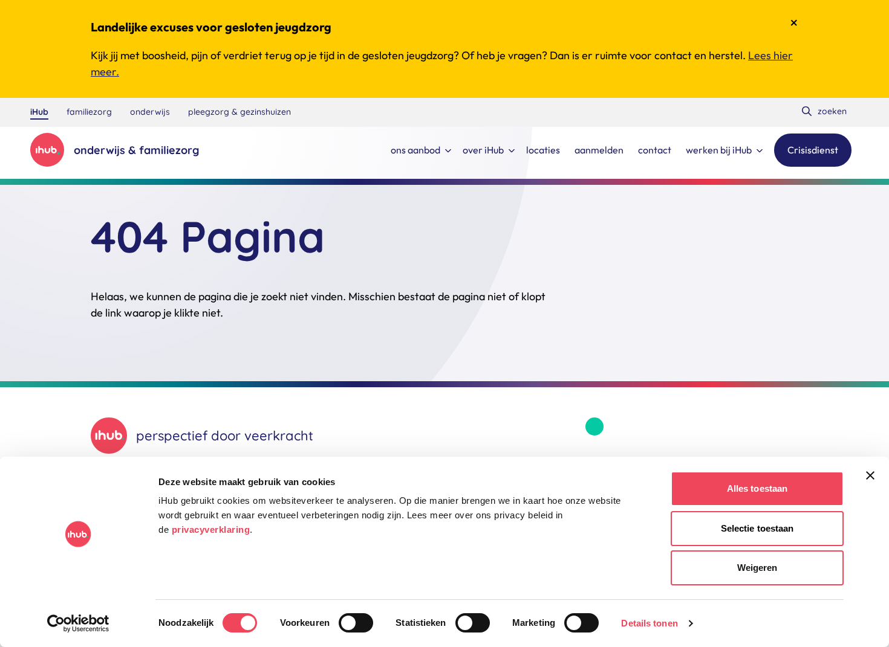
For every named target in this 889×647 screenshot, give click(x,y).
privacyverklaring (211, 529)
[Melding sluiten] (794, 22)
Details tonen (649, 623)
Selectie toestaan (757, 528)
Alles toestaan (757, 488)
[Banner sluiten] (870, 475)
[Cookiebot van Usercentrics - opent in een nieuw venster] (78, 623)
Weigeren (757, 567)
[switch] (356, 623)
